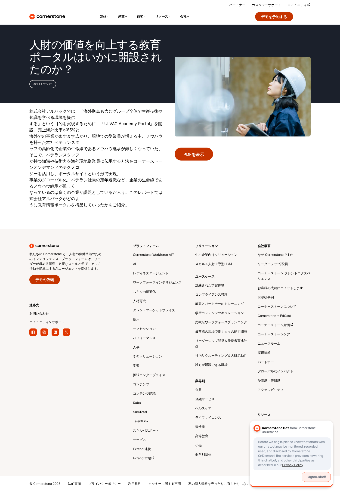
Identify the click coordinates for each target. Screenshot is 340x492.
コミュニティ (297, 5)
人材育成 (139, 301)
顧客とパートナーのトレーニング (219, 304)
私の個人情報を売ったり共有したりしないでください (227, 484)
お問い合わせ (39, 314)
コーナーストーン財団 (274, 325)
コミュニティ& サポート (47, 322)
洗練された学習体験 (209, 285)
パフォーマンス (144, 338)
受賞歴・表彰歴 (269, 381)
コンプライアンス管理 (211, 295)
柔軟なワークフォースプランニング (221, 322)
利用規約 (134, 484)
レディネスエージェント (151, 273)
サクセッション (144, 329)
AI (134, 264)
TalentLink (140, 421)
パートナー (237, 5)
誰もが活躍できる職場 (211, 365)
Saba (137, 403)
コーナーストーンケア (274, 334)
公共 (198, 390)
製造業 (200, 427)
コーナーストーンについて (277, 307)
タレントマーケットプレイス (154, 310)
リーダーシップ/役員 (273, 264)
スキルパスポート (146, 431)
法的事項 (74, 484)
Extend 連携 (142, 449)
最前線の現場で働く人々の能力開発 (221, 332)
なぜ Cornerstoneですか (275, 255)
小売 (198, 445)
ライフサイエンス (208, 418)
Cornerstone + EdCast (274, 316)
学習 (136, 366)
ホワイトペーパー (43, 84)
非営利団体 (203, 455)
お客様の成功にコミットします (280, 288)
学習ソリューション (147, 357)
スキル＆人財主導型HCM (213, 264)
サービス (139, 440)
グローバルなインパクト (275, 371)
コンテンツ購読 (144, 394)
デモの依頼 (44, 280)
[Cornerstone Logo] (47, 16)
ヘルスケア (203, 408)
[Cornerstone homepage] (73, 246)
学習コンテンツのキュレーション (219, 313)
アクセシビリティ (271, 390)
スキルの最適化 (144, 292)
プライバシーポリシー (104, 484)
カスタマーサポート (266, 5)
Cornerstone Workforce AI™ (153, 255)
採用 (136, 320)
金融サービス (205, 399)
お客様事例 (266, 297)
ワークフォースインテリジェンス (157, 283)
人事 (136, 347)
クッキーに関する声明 (164, 484)
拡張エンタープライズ (149, 375)
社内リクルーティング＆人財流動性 (221, 356)
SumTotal (140, 412)
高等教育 (201, 436)
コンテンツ (141, 384)
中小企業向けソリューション (216, 255)
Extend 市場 (142, 458)
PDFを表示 (193, 154)
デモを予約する (274, 17)
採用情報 (264, 353)
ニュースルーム (269, 344)
